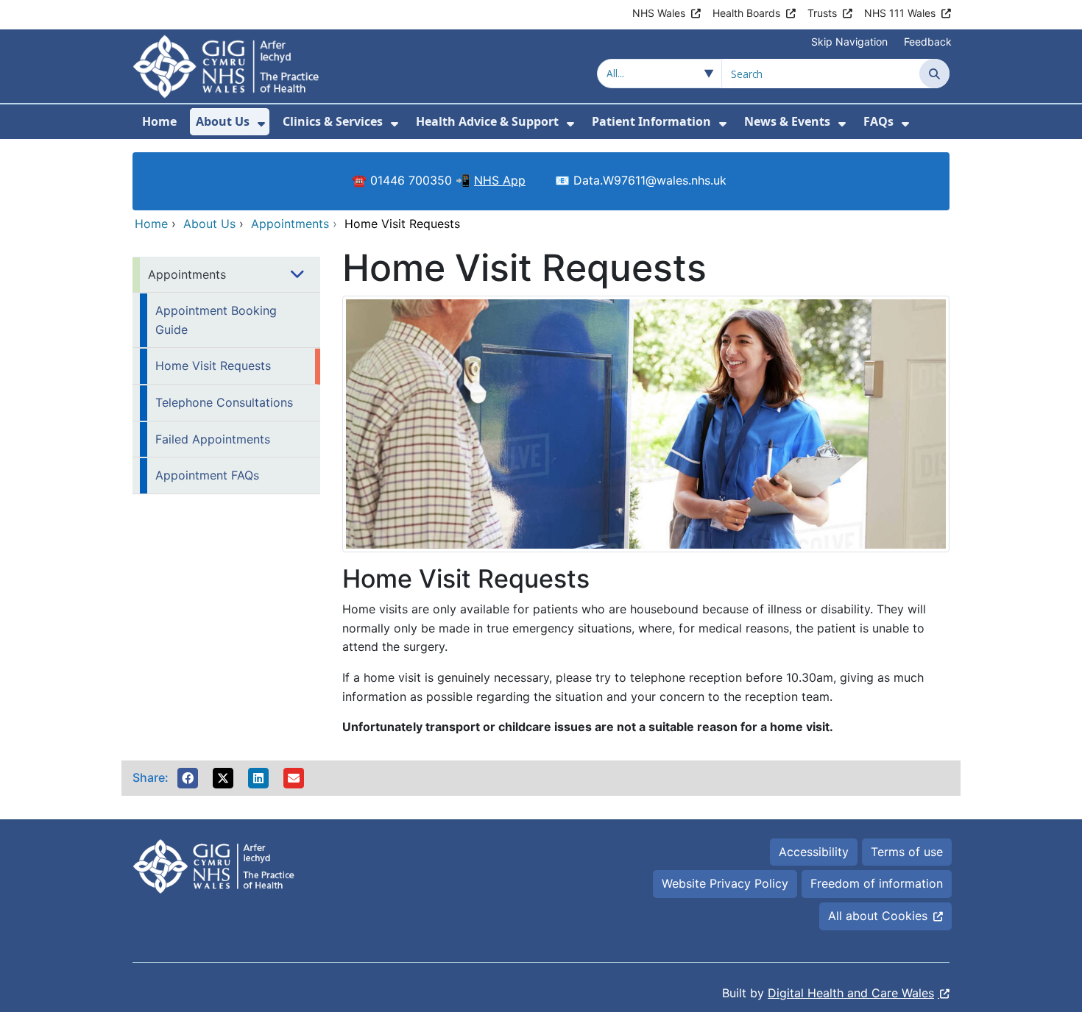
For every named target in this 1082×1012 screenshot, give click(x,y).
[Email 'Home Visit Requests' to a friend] (293, 778)
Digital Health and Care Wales (851, 993)
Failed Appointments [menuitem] (212, 439)
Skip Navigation (849, 41)
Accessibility (814, 851)
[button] (187, 778)
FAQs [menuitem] (878, 121)
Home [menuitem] (159, 121)
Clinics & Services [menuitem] (333, 121)
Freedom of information (876, 883)
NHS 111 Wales (900, 13)
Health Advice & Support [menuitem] (487, 121)
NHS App (500, 180)
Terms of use (907, 851)
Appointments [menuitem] (187, 274)
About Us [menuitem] (223, 121)
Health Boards (746, 13)
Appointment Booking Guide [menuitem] (216, 320)
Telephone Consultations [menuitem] (224, 402)
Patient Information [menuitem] (651, 121)
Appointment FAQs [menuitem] (207, 475)
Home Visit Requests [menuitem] (213, 365)
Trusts (822, 13)
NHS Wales (658, 13)
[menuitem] (261, 123)
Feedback (928, 41)
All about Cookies (877, 915)
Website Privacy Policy (725, 883)
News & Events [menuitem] (787, 121)
